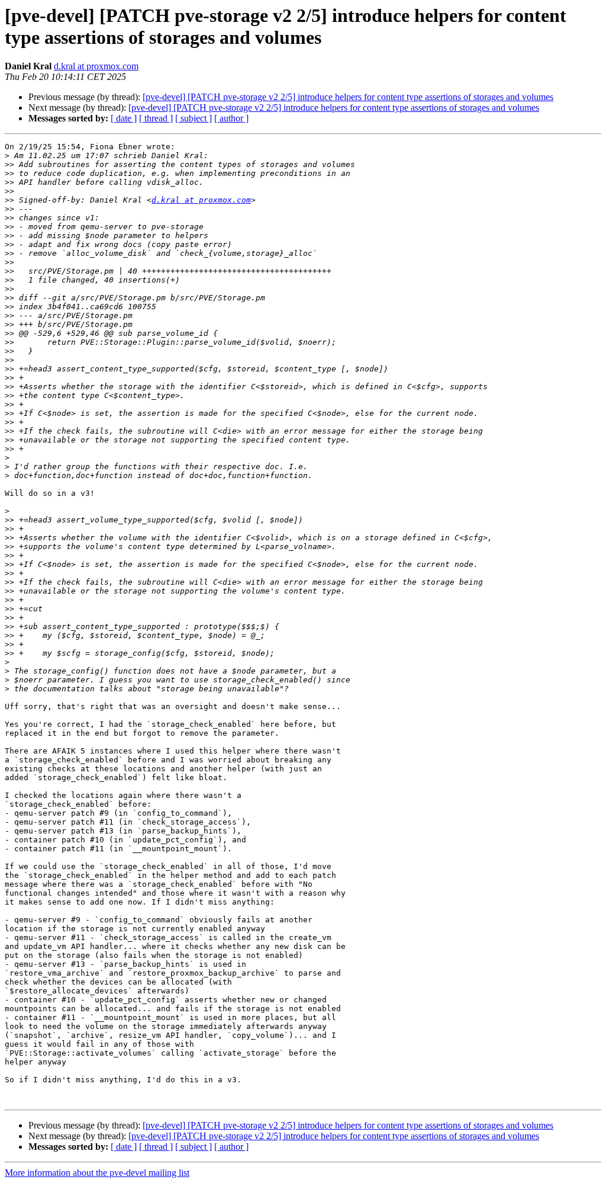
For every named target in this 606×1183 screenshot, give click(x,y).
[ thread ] (156, 118)
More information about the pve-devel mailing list (97, 1173)
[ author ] (231, 118)
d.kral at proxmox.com (96, 66)
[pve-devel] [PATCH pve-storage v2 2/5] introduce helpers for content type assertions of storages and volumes (348, 97)
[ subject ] (193, 118)
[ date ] (124, 118)
